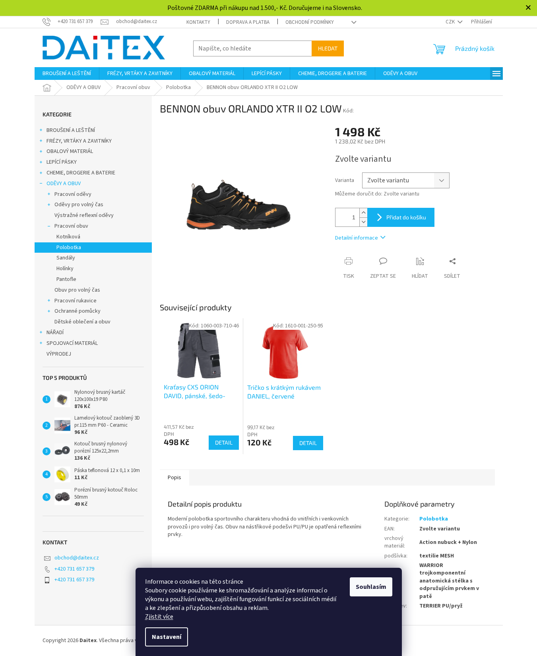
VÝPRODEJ (59, 354)
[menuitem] (67, 73)
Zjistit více (159, 616)
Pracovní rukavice (75, 301)
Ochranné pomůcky (77, 311)
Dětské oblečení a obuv (82, 322)
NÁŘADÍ (55, 333)
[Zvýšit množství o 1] (363, 212)
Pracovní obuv (71, 226)
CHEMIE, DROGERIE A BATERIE (81, 173)
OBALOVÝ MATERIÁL (70, 151)
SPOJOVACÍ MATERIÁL (72, 343)
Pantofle (66, 279)
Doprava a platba (247, 22)
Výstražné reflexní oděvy (84, 215)
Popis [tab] (174, 478)
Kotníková (68, 237)
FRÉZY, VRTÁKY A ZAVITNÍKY (79, 141)
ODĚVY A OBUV (64, 184)
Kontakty (198, 22)
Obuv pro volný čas (77, 290)
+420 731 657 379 (74, 569)
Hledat (327, 48)
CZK (451, 21)
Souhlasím (371, 586)
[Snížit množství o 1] (363, 221)
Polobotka (68, 248)
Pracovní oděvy (72, 194)
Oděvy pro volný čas (78, 205)
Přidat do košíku (406, 217)
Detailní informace (356, 238)
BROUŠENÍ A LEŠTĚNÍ (71, 130)
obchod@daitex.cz (76, 558)
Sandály (65, 258)
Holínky (65, 269)
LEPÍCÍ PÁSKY (62, 162)
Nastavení (166, 637)
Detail (224, 442)
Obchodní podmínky (309, 22)
